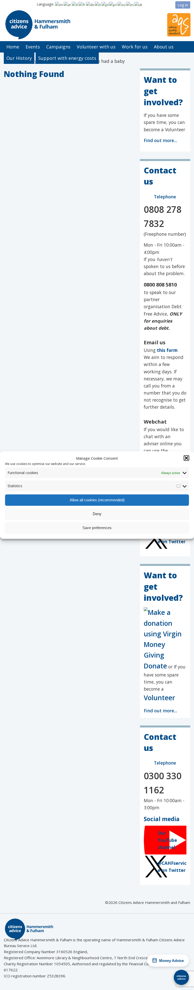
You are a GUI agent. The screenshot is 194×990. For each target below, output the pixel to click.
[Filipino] (75, 4)
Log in (183, 4)
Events (33, 47)
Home (12, 47)
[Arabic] (68, 4)
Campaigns (58, 47)
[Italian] (98, 4)
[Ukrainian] (138, 4)
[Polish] (105, 4)
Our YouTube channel (167, 840)
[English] (59, 4)
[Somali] (121, 4)
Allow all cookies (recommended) (97, 500)
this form (167, 350)
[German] (90, 4)
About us (164, 47)
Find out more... (160, 140)
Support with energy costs (67, 58)
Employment (34, 61)
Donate (155, 665)
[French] (82, 4)
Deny (97, 514)
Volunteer (159, 697)
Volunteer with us (96, 47)
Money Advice (171, 960)
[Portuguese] (113, 4)
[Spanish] (130, 4)
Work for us (135, 47)
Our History (19, 58)
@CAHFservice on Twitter (172, 866)
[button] (186, 458)
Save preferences (97, 528)
